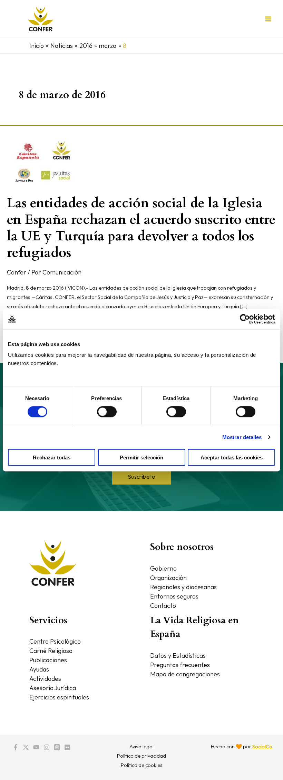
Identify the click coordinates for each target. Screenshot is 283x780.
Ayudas (39, 669)
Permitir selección (141, 457)
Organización (168, 578)
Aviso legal (141, 746)
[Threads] (57, 747)
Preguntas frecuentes (180, 665)
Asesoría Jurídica (52, 688)
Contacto (163, 606)
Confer (16, 272)
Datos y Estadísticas (178, 655)
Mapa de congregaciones (185, 674)
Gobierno (163, 568)
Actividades (45, 679)
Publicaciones (48, 660)
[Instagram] (46, 747)
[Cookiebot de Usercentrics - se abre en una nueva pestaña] (245, 319)
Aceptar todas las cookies (232, 457)
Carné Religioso (50, 651)
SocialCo (262, 746)
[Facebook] (15, 747)
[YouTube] (36, 747)
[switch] (107, 411)
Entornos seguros (174, 596)
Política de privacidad (141, 755)
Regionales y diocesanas (183, 587)
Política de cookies (142, 765)
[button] (141, 476)
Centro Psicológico (55, 641)
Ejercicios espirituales (59, 697)
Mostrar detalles (242, 437)
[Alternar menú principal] (268, 19)
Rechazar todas (51, 457)
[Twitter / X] (26, 747)
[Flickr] (67, 747)
